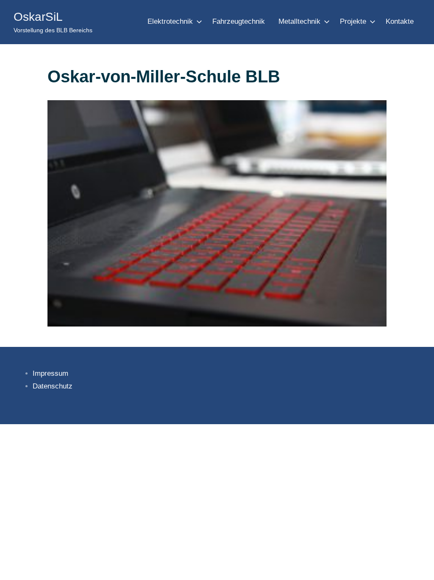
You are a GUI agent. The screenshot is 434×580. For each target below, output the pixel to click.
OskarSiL (38, 16)
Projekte (353, 21)
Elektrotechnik (170, 21)
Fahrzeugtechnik (238, 21)
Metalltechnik (299, 21)
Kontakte (400, 21)
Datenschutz (52, 386)
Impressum (50, 373)
